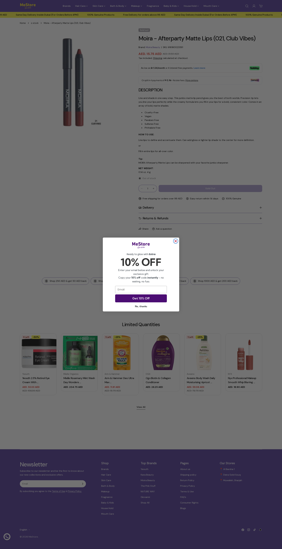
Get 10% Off (141, 298)
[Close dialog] (175, 241)
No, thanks (141, 306)
